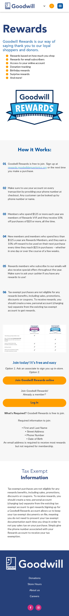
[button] (60, 6)
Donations (34, 578)
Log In (34, 402)
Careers (34, 596)
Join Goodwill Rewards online (34, 380)
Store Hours (35, 584)
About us (34, 590)
